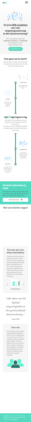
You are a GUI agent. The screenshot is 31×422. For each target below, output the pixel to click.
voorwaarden (14, 419)
